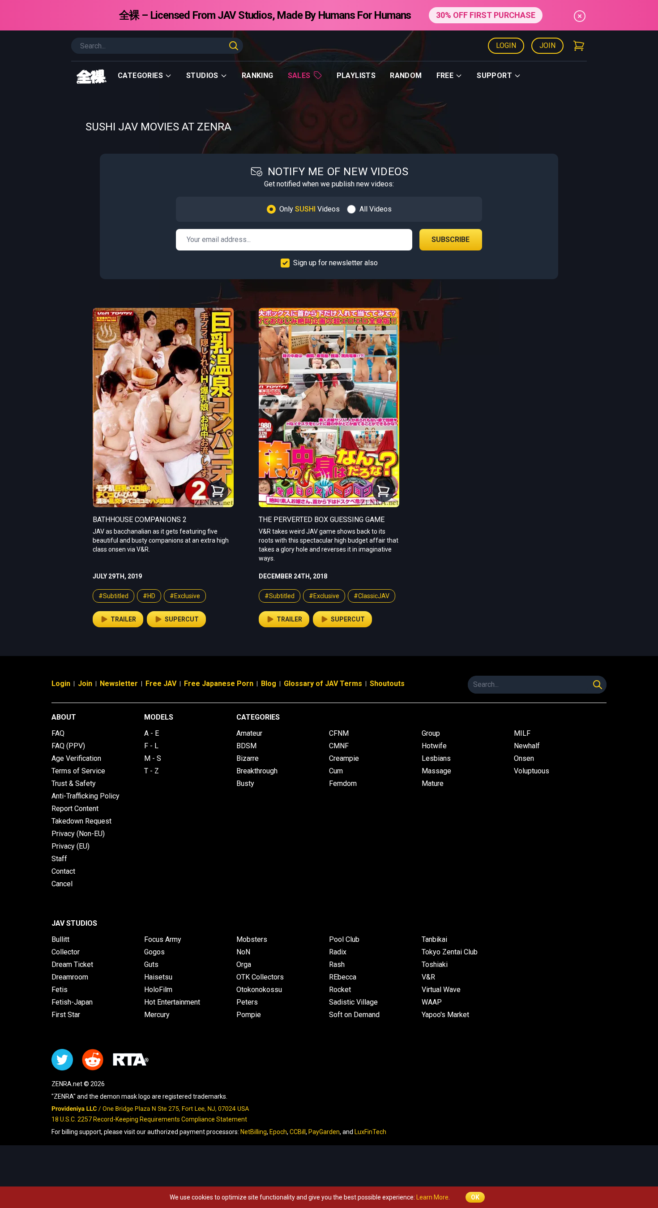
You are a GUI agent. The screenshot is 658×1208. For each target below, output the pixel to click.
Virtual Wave (441, 989)
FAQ (57, 733)
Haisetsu (158, 977)
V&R (428, 977)
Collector (65, 952)
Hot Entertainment (172, 1002)
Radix (337, 952)
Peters (247, 1002)
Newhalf (527, 746)
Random (406, 75)
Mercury (157, 1014)
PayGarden (324, 1131)
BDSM (246, 746)
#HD (149, 596)
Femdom (343, 783)
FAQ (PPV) (68, 746)
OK (475, 1197)
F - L (151, 746)
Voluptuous (531, 771)
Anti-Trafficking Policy (85, 796)
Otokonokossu (259, 989)
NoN (243, 952)
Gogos (154, 952)
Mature (433, 783)
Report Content (74, 808)
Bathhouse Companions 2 (140, 519)
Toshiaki (435, 964)
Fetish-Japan (72, 1002)
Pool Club (344, 939)
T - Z (151, 771)
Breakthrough (257, 771)
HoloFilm (158, 989)
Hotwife (434, 746)
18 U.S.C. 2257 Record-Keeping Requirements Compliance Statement (149, 1119)
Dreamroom (69, 977)
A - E (151, 733)
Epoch (278, 1131)
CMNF (339, 746)
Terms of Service (78, 771)
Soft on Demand (354, 1014)
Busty (245, 783)
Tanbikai (434, 939)
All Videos (375, 209)
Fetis (59, 989)
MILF (522, 733)
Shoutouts (387, 683)
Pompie (248, 1014)
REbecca (342, 977)
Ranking (257, 75)
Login (506, 45)
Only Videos (309, 209)
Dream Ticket (72, 964)
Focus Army (162, 939)
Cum (336, 771)
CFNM (339, 733)
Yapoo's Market (445, 1014)
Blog (268, 683)
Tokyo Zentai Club (450, 952)
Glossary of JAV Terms (323, 683)
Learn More (432, 1197)
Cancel (62, 884)
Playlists (356, 75)
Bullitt (60, 939)
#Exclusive (185, 596)
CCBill (298, 1131)
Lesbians (436, 758)
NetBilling (253, 1131)
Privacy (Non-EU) (78, 833)
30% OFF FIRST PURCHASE (485, 15)
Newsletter (119, 683)
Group (431, 733)
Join (547, 45)
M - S (152, 758)
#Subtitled (113, 596)
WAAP (432, 1002)
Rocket (340, 989)
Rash (337, 964)
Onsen (524, 758)
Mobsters (251, 939)
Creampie (344, 758)
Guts (151, 964)
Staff (59, 858)
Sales (299, 75)
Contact (63, 871)
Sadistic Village (353, 1002)
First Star (65, 1014)
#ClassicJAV (371, 596)
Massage (436, 771)
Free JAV (160, 683)
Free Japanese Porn (218, 683)
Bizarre (247, 758)
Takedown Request (81, 821)
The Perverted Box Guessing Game (322, 519)
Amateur (249, 733)
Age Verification (76, 758)
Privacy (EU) (70, 846)
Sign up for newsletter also (335, 263)
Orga (243, 964)
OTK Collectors (260, 977)
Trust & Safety (73, 783)
